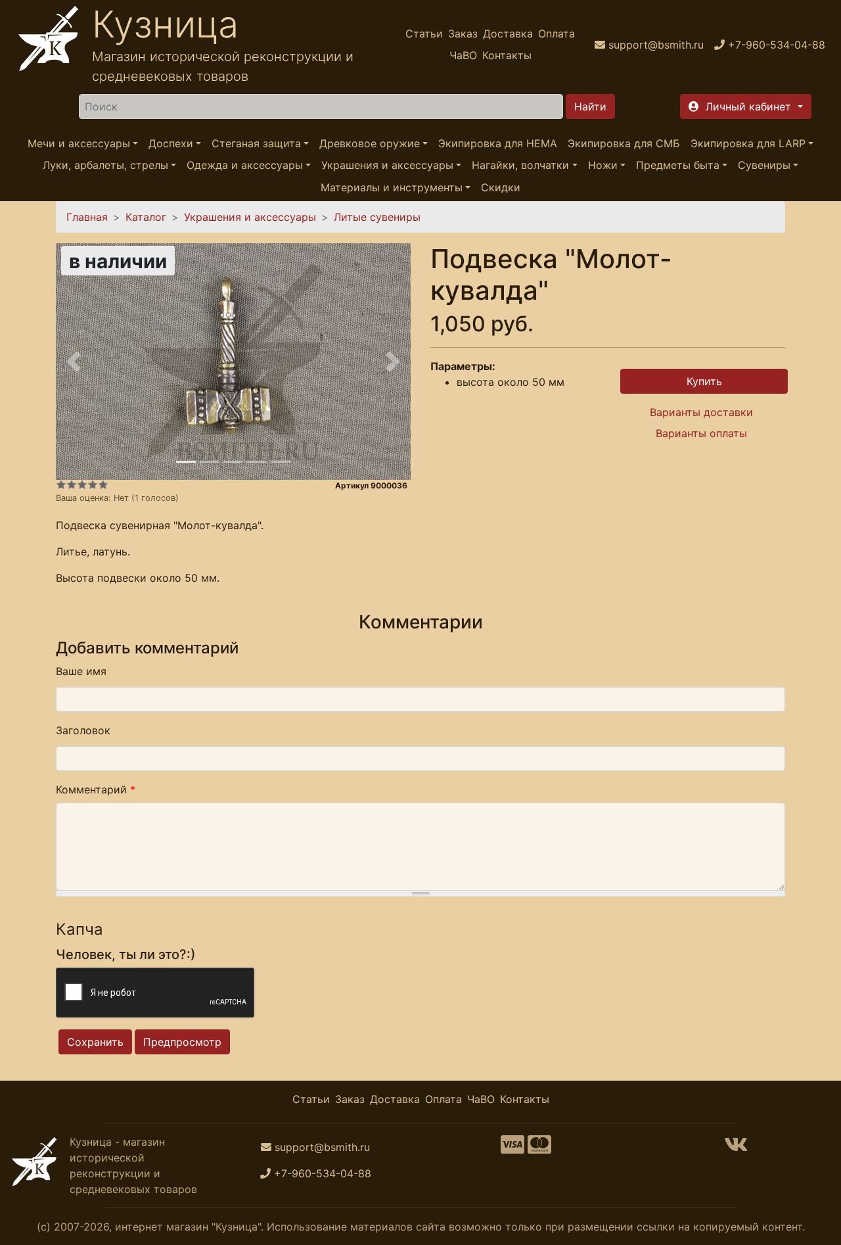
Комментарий (95, 789)
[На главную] (48, 44)
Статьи (424, 33)
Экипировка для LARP (748, 143)
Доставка (508, 33)
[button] (745, 106)
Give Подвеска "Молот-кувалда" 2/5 (71, 484)
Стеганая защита (256, 143)
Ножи (603, 165)
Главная (87, 216)
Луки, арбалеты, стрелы (105, 165)
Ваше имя (81, 671)
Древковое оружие (369, 143)
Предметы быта (677, 165)
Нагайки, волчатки (520, 165)
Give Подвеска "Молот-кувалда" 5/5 (103, 484)
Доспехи (170, 143)
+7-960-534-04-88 (322, 1173)
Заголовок (83, 730)
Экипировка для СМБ (624, 143)
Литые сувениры (377, 216)
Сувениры (764, 165)
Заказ (463, 33)
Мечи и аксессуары (79, 143)
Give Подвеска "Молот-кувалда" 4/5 (92, 484)
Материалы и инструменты (392, 187)
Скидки (500, 187)
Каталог (145, 216)
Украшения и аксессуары (387, 165)
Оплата (556, 33)
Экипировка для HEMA (497, 143)
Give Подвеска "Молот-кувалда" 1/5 (61, 484)
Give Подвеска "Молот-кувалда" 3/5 (82, 484)
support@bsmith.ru (322, 1147)
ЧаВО (463, 55)
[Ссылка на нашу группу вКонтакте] (736, 1148)
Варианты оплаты (701, 433)
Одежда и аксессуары (245, 165)
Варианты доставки (701, 412)
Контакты (507, 55)
